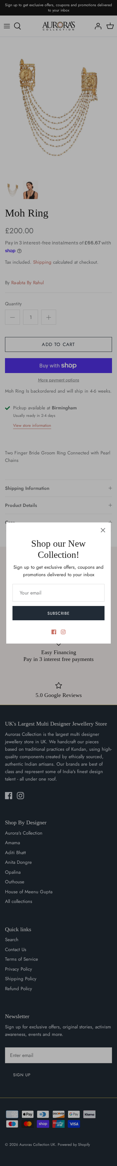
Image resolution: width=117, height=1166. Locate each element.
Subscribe (58, 613)
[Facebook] (53, 632)
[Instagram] (63, 632)
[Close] (103, 530)
